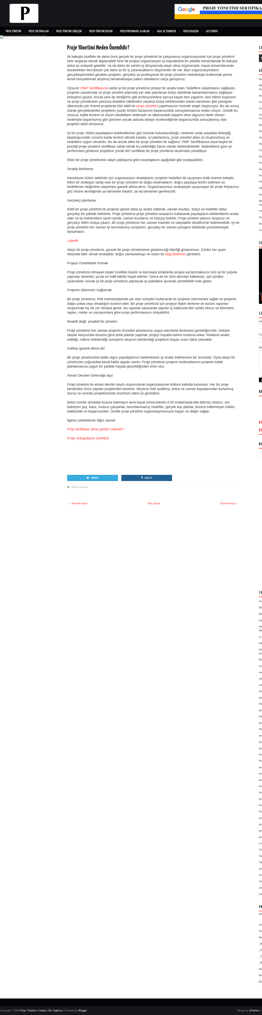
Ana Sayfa (154, 503)
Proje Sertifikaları (39, 31)
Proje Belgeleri (191, 31)
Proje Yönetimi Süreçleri (69, 31)
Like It (148, 478)
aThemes (254, 1010)
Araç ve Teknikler (166, 31)
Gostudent (212, 31)
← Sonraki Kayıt (78, 503)
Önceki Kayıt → (229, 503)
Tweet (95, 478)
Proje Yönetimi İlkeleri (101, 31)
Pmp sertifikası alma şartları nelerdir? (95, 429)
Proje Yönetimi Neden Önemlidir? (98, 48)
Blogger (82, 1010)
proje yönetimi (147, 106)
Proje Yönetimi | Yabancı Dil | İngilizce (41, 1010)
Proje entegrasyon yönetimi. (88, 438)
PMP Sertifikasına (94, 88)
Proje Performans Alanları (134, 31)
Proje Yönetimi (13, 31)
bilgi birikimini (175, 254)
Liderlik (72, 241)
